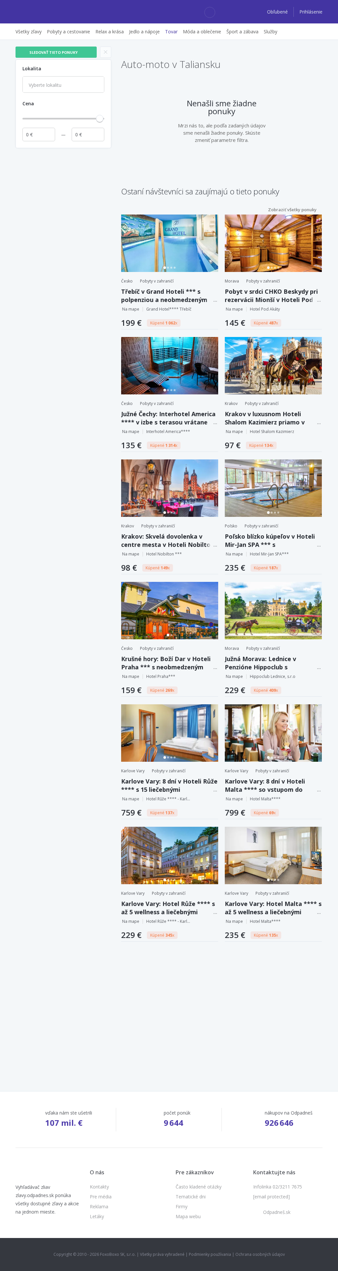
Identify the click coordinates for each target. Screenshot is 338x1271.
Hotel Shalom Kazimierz (272, 431)
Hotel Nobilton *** (164, 554)
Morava (232, 281)
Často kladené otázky (198, 1187)
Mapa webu (188, 1216)
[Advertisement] (63, 192)
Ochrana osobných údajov (260, 1254)
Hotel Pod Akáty (265, 309)
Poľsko (231, 526)
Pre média (101, 1196)
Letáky (97, 1216)
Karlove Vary (133, 771)
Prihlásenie (310, 12)
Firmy (181, 1206)
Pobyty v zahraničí (157, 281)
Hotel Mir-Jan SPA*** (269, 554)
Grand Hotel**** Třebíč (168, 309)
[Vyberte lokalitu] (63, 85)
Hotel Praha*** (160, 676)
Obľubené (278, 12)
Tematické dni (191, 1196)
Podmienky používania (210, 1254)
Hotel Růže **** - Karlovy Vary (169, 799)
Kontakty (99, 1187)
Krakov (231, 403)
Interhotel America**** (168, 431)
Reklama (99, 1206)
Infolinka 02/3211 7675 (277, 1187)
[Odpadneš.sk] (41, 12)
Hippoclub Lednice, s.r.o (272, 676)
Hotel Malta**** (265, 799)
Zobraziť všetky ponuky (292, 210)
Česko (127, 281)
